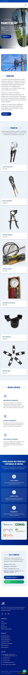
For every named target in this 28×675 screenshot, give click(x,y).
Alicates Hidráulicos (5, 636)
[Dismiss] (26, 673)
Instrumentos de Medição (6, 643)
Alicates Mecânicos (5, 637)
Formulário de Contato (11, 577)
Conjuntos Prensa (5, 641)
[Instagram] (2, 614)
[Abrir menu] (25, 5)
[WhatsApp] (24, 671)
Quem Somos (4, 623)
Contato (3, 625)
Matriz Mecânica (4, 647)
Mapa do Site (4, 627)
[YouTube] (5, 614)
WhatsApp (8, 581)
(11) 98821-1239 (13, 566)
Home (2, 621)
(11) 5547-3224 (5, 1)
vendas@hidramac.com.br (13, 568)
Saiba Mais (5, 36)
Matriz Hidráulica (4, 645)
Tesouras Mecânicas (5, 639)
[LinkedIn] (8, 614)
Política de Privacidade (6, 628)
